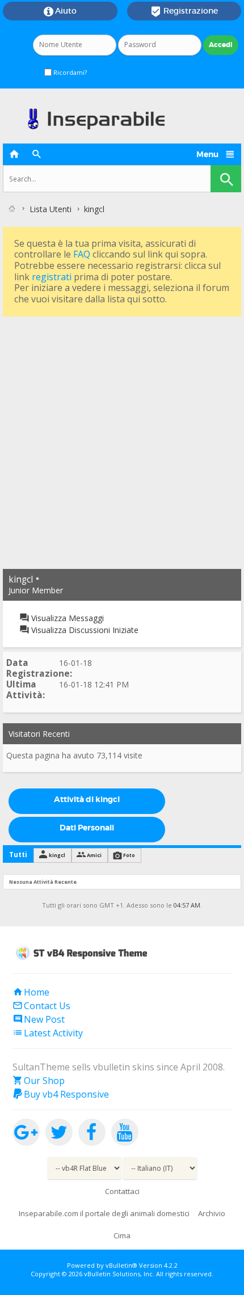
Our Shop (38, 1080)
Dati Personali (87, 827)
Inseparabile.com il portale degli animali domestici (104, 1213)
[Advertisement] (122, 441)
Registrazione (184, 11)
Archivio (211, 1213)
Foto (129, 855)
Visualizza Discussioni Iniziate (83, 630)
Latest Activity (47, 1033)
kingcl (57, 855)
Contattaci (122, 1191)
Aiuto (60, 11)
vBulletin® (121, 1265)
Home (30, 992)
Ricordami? (69, 72)
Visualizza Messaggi (66, 618)
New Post (38, 1019)
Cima (122, 1235)
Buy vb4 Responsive (60, 1094)
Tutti (18, 854)
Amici (94, 855)
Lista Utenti (50, 209)
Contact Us (41, 1005)
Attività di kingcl (87, 799)
